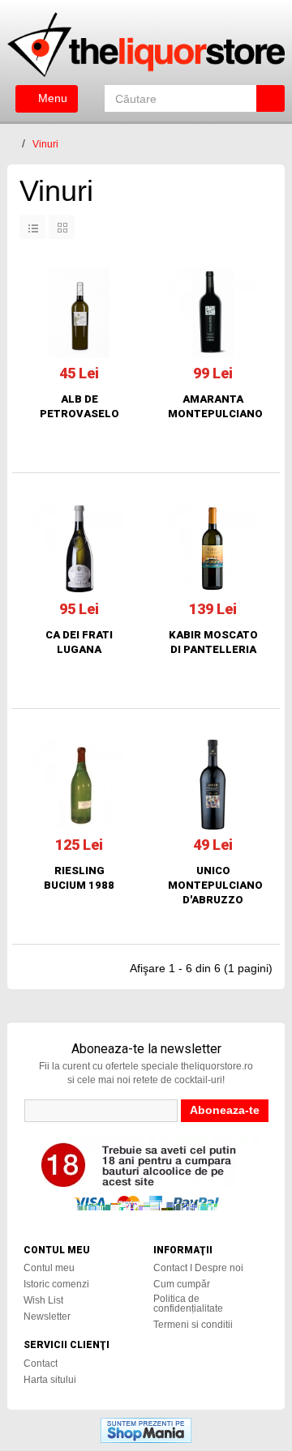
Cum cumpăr (181, 1284)
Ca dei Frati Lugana (79, 642)
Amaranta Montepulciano (213, 406)
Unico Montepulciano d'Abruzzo (213, 885)
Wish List (43, 1300)
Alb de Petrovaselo (79, 406)
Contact (41, 1363)
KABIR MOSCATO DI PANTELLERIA (213, 642)
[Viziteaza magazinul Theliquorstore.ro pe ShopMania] (146, 1429)
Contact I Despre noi (198, 1268)
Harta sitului (50, 1380)
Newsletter (47, 1316)
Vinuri (45, 144)
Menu (51, 98)
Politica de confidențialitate (188, 1303)
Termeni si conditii (193, 1324)
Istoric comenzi (56, 1284)
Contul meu (49, 1268)
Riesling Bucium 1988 (79, 877)
